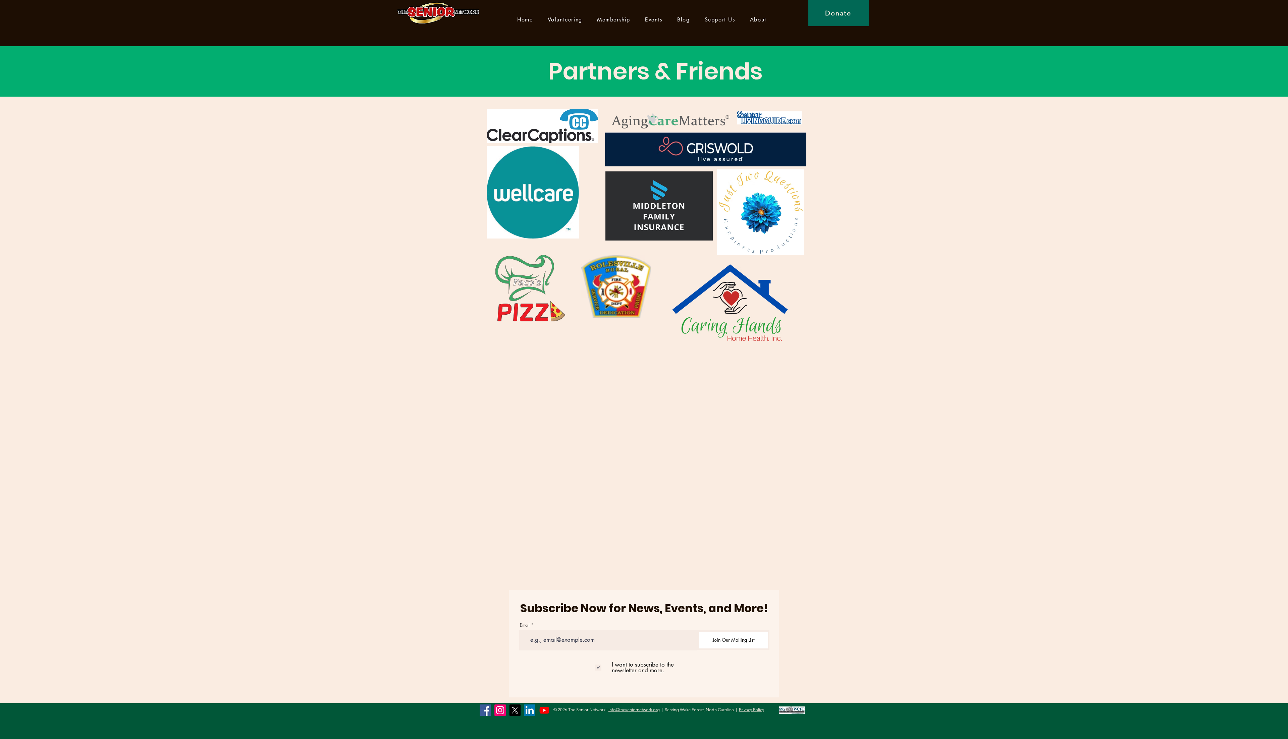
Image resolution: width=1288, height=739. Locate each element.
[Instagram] (500, 710)
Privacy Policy (751, 709)
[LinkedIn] (529, 710)
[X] (515, 710)
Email (525, 625)
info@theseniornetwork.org (634, 709)
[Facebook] (485, 710)
